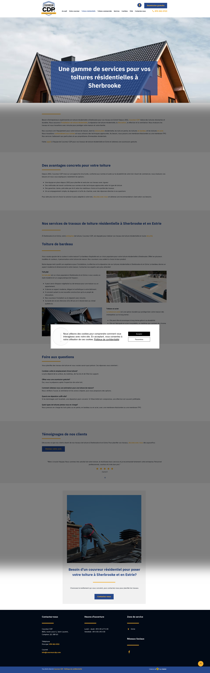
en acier (160, 131)
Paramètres (139, 339)
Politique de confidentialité (106, 339)
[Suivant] (198, 470)
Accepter (139, 334)
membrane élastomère (114, 407)
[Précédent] (12, 470)
